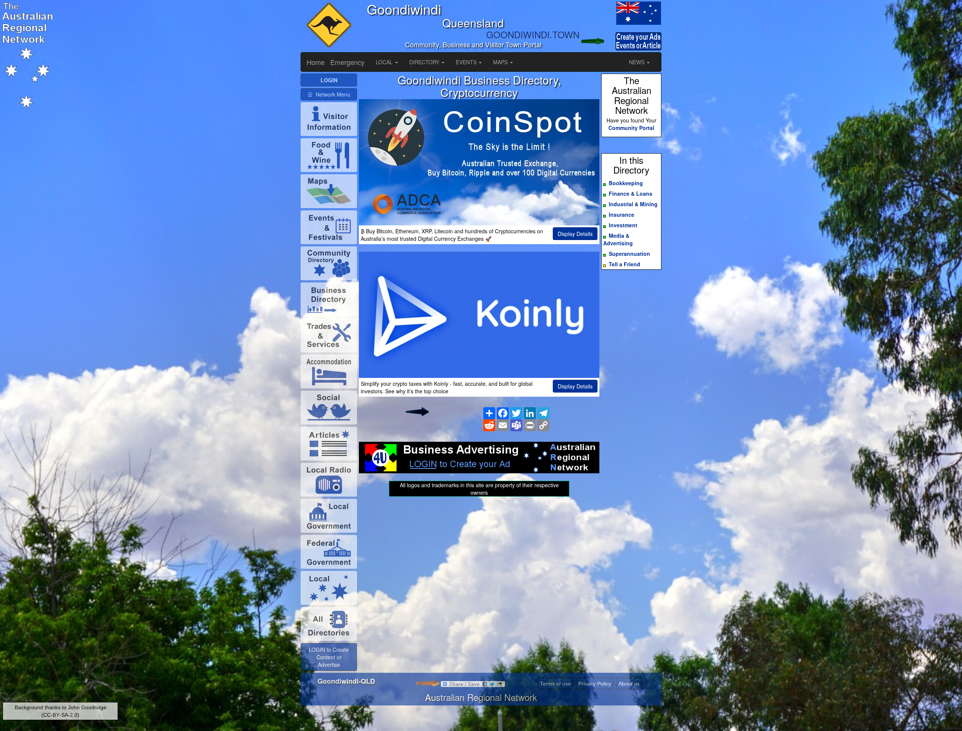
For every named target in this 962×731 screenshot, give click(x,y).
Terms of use (555, 684)
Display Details (575, 233)
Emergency (347, 62)
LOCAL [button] (385, 62)
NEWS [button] (637, 62)
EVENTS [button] (467, 62)
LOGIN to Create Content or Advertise (329, 657)
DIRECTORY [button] (425, 62)
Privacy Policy (594, 684)
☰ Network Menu (329, 94)
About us (629, 684)
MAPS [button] (501, 62)
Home (316, 62)
